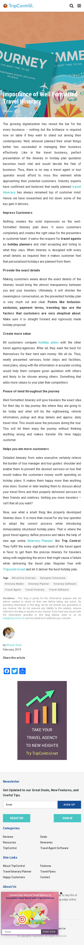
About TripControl (14, 865)
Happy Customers (14, 877)
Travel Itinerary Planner (17, 871)
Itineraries (46, 842)
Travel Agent (13, 589)
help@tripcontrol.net (14, 618)
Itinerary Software (65, 584)
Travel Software (59, 589)
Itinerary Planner (38, 584)
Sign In (67, 818)
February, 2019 (11, 111)
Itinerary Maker (14, 584)
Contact (45, 877)
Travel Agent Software (54, 848)
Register (16, 818)
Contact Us (59, 928)
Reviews (8, 836)
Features (45, 865)
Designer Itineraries (52, 578)
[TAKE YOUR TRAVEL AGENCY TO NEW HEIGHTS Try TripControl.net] (42, 720)
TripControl (10, 848)
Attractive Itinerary (24, 578)
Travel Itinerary (35, 589)
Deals (43, 836)
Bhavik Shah (14, 645)
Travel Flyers (48, 871)
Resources (9, 842)
